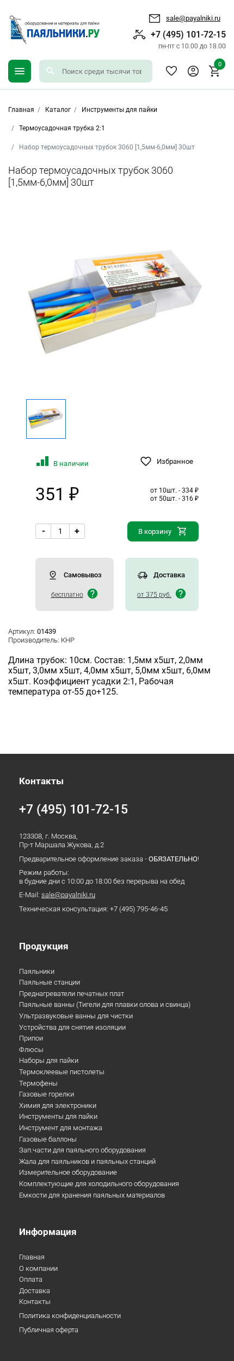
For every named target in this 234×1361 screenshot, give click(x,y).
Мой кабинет (193, 71)
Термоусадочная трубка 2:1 (62, 128)
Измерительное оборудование (68, 1172)
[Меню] (19, 71)
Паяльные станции (49, 982)
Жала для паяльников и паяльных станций (87, 1161)
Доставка (34, 1291)
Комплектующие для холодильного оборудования (99, 1184)
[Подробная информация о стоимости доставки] (92, 594)
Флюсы (31, 1049)
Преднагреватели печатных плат (71, 994)
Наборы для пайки (48, 1060)
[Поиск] (50, 71)
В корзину (154, 531)
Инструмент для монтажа (60, 1128)
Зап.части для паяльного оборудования (82, 1150)
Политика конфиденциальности (70, 1316)
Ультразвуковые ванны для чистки (76, 1016)
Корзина (219, 65)
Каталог (58, 110)
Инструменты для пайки (119, 110)
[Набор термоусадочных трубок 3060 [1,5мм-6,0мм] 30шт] (117, 304)
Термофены (38, 1083)
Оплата (30, 1279)
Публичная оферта (48, 1330)
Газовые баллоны (48, 1139)
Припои (31, 1038)
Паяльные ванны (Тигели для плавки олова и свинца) (104, 1004)
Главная (32, 1257)
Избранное (171, 71)
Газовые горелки (46, 1094)
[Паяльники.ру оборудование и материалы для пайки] (54, 29)
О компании (38, 1268)
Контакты (35, 1301)
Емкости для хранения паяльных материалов (92, 1195)
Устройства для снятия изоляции (72, 1027)
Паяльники (36, 971)
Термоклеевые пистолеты (61, 1072)
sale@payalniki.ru (193, 18)
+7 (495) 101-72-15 (188, 39)
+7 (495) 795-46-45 (139, 909)
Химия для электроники (57, 1105)
